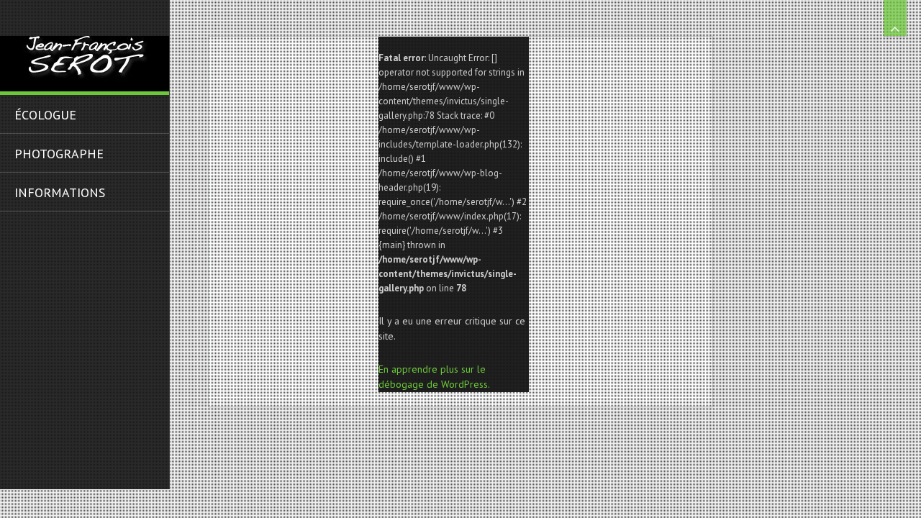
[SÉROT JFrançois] (84, 45)
